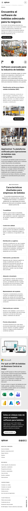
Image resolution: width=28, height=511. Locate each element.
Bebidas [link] (3, 7)
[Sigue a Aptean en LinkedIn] (24, 440)
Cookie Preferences (5, 497)
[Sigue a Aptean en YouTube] (26, 440)
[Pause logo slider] (25, 62)
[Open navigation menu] (2, 2)
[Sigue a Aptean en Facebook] (19, 440)
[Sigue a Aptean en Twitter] (22, 440)
